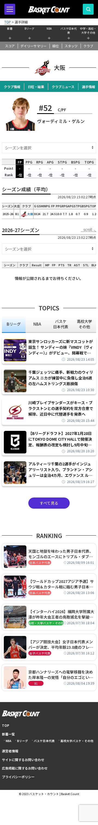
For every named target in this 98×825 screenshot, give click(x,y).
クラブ (88, 46)
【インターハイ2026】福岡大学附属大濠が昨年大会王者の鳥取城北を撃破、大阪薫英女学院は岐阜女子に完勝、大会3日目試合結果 (61, 614)
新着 (10, 28)
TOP (5, 725)
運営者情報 (10, 751)
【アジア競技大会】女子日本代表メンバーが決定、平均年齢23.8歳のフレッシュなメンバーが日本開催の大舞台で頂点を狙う (60, 644)
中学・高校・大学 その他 (88, 29)
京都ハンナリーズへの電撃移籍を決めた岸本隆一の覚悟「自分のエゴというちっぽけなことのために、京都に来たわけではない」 (60, 674)
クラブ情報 (12, 86)
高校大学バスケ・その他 (76, 741)
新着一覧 (8, 734)
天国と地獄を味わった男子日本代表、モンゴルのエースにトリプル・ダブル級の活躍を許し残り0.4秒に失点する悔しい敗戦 (60, 553)
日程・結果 (36, 86)
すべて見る (49, 503)
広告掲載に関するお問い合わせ (25, 768)
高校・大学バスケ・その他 (46, 623)
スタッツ (71, 46)
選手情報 (88, 86)
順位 (55, 46)
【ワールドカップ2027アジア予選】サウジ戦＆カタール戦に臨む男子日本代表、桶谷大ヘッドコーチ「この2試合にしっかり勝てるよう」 (61, 584)
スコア (10, 46)
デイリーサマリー (33, 46)
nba (37, 324)
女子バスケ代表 (39, 653)
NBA (49, 28)
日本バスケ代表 (39, 563)
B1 (36, 683)
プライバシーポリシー (18, 776)
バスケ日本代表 (68, 29)
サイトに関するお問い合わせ (23, 759)
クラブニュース (63, 86)
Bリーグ (29, 28)
